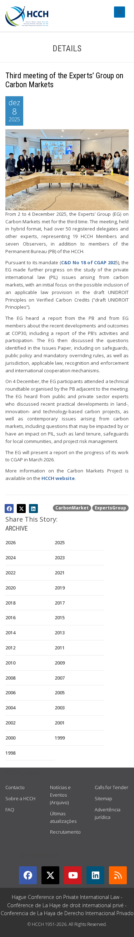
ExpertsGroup (110, 508)
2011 (60, 647)
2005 (60, 692)
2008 (10, 678)
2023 (60, 557)
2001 (60, 722)
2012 (10, 647)
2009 (60, 662)
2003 (60, 707)
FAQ (9, 809)
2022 (10, 572)
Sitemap (103, 798)
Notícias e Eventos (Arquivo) (60, 795)
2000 (10, 738)
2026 (10, 542)
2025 (60, 542)
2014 (10, 632)
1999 (60, 738)
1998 (10, 753)
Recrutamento (65, 832)
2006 (10, 692)
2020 (10, 587)
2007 (60, 678)
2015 (60, 617)
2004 (10, 707)
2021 (60, 572)
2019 (60, 587)
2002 (10, 722)
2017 (60, 603)
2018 (10, 603)
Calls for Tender (111, 787)
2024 (10, 557)
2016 (10, 617)
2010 (10, 662)
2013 (60, 632)
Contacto (15, 787)
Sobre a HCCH (20, 798)
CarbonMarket (72, 508)
